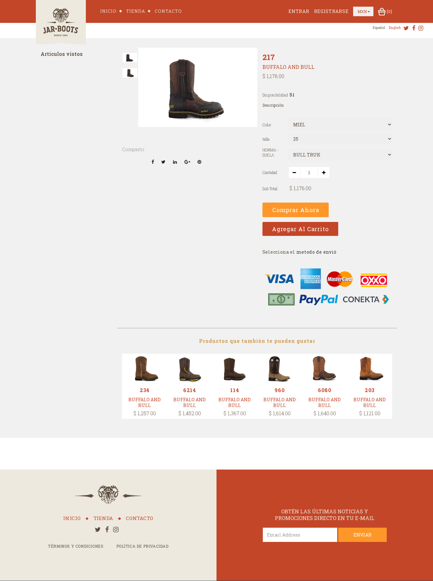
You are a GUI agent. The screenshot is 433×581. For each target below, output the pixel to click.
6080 (325, 390)
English (395, 28)
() (389, 11)
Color (266, 125)
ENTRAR (298, 11)
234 (145, 390)
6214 (189, 390)
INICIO (108, 11)
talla (265, 139)
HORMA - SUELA (270, 152)
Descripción (273, 105)
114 (234, 390)
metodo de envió (316, 252)
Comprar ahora (295, 210)
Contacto (168, 11)
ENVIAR (362, 535)
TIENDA (135, 11)
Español (379, 28)
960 (280, 390)
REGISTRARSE (331, 11)
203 (370, 390)
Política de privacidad (142, 546)
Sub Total (269, 188)
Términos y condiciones (75, 546)
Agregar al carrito (300, 229)
